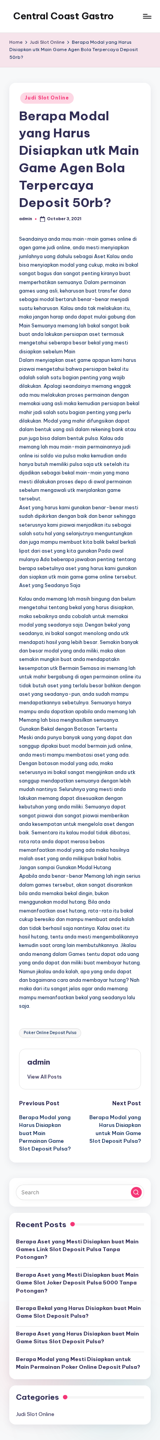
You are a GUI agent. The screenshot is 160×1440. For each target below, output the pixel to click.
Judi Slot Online (47, 98)
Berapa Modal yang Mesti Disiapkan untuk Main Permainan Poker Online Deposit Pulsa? (78, 1363)
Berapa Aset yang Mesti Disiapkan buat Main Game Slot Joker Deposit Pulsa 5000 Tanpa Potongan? (77, 1282)
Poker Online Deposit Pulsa (50, 1032)
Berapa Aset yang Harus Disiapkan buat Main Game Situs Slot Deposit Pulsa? (77, 1337)
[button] (44, 1077)
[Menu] (147, 16)
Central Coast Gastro (63, 16)
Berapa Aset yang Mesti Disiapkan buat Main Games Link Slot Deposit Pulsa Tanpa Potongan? (77, 1249)
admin (38, 1062)
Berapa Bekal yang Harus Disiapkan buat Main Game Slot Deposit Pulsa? (78, 1312)
